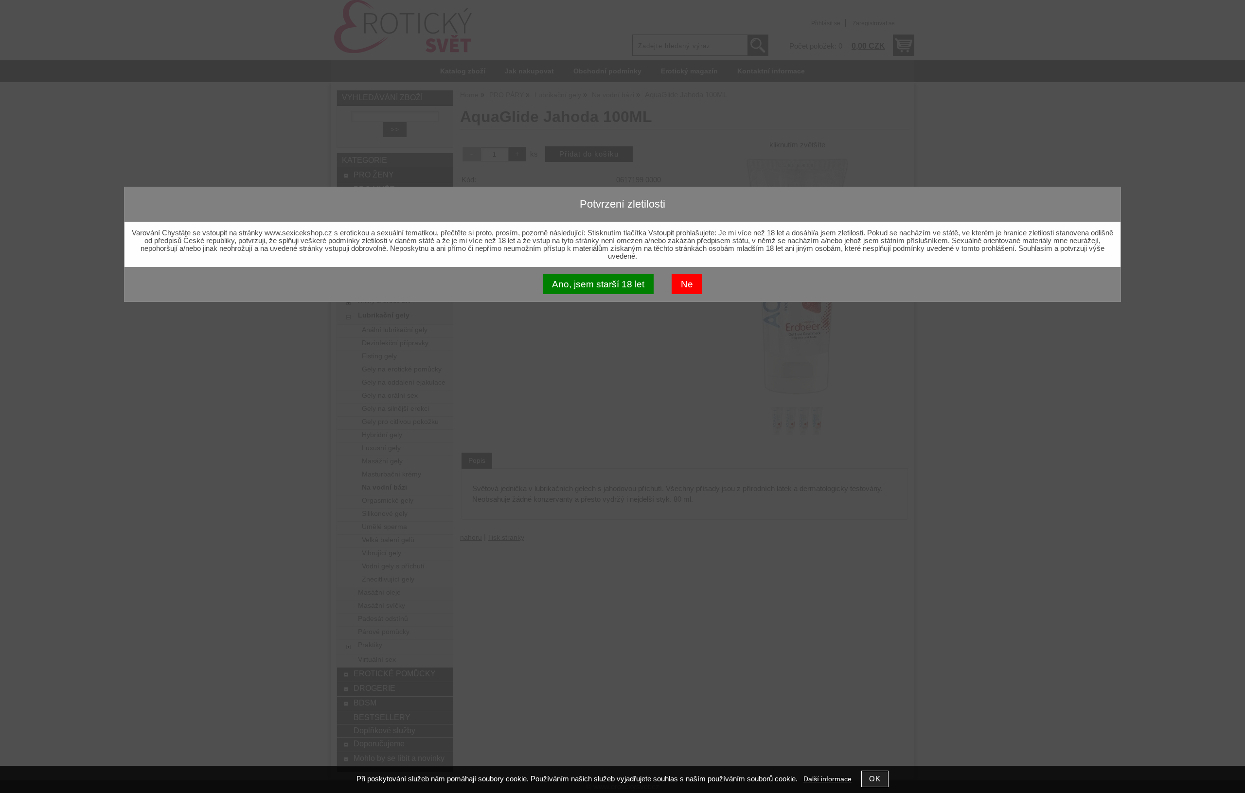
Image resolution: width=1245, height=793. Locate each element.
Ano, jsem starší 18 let (598, 284)
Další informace (827, 779)
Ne (687, 284)
